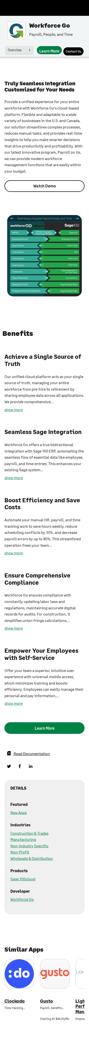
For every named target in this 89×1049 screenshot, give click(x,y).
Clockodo (14, 1001)
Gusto (46, 1001)
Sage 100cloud (22, 878)
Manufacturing (23, 839)
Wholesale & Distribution (31, 858)
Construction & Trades (29, 833)
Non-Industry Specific (29, 845)
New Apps (18, 812)
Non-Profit (19, 852)
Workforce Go (22, 899)
